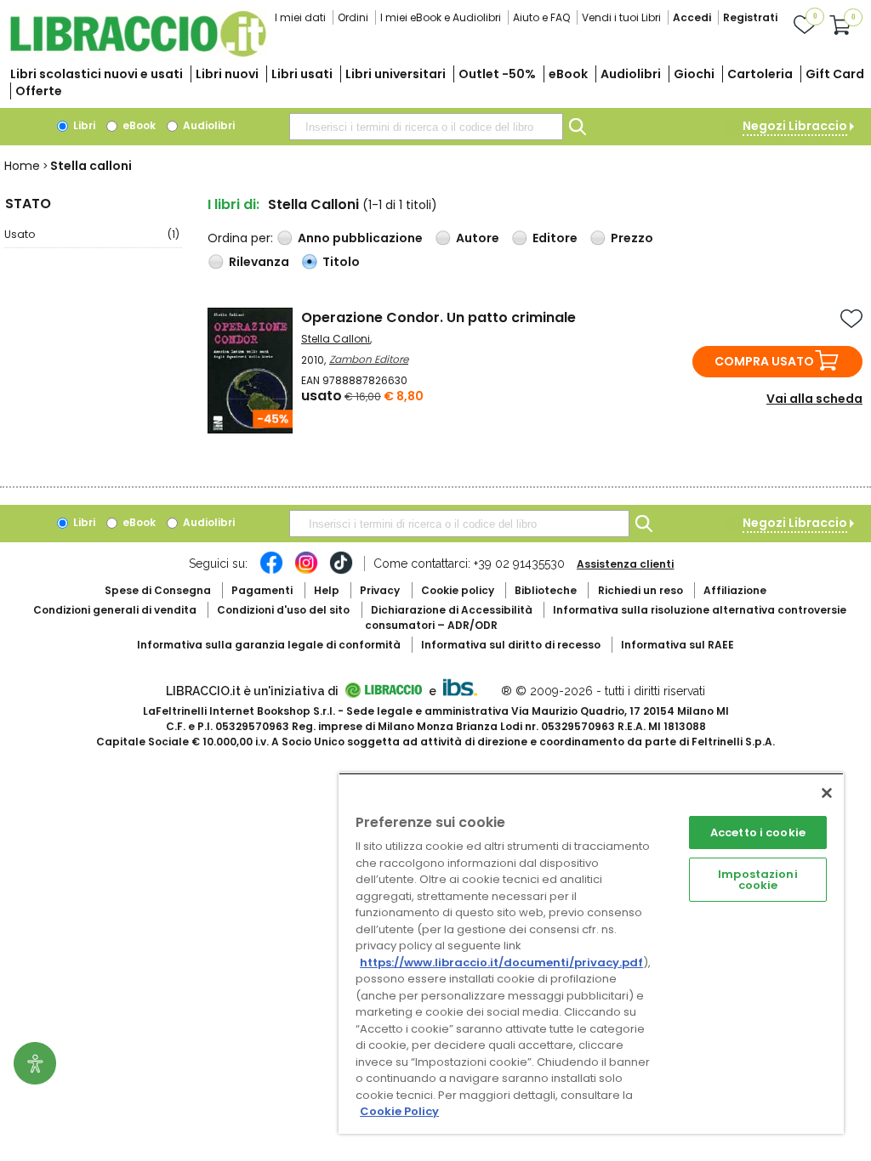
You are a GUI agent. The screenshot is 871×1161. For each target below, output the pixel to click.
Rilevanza (259, 261)
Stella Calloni (335, 338)
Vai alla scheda (814, 398)
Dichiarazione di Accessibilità (451, 610)
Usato (91, 234)
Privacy (380, 590)
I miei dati (300, 17)
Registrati (750, 17)
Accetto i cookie (758, 832)
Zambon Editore (368, 359)
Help (326, 590)
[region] (591, 953)
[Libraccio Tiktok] (341, 571)
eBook (568, 73)
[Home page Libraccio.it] (138, 53)
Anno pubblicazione (360, 237)
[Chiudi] (827, 793)
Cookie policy (457, 590)
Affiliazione (734, 590)
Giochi (694, 73)
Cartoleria (760, 73)
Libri (83, 125)
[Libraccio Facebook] (271, 571)
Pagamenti (262, 590)
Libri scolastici (96, 73)
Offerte (38, 90)
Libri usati (302, 73)
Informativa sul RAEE (677, 644)
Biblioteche (546, 590)
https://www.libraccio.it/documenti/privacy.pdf (501, 962)
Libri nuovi (227, 73)
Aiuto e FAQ (541, 17)
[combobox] (426, 126)
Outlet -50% (497, 73)
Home (22, 165)
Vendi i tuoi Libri (621, 17)
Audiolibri (631, 73)
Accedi (692, 17)
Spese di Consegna (158, 590)
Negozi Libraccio (795, 125)
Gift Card (835, 73)
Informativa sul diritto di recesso (511, 644)
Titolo (341, 261)
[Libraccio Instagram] (306, 571)
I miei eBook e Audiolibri (440, 17)
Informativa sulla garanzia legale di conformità (269, 644)
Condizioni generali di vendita (114, 610)
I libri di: (233, 204)
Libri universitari (395, 73)
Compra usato (764, 361)
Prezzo (632, 237)
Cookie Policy (399, 1111)
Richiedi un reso (640, 590)
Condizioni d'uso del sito (283, 610)
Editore (555, 237)
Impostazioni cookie (758, 879)
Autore (477, 237)
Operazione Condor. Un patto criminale (438, 317)
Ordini (353, 17)
